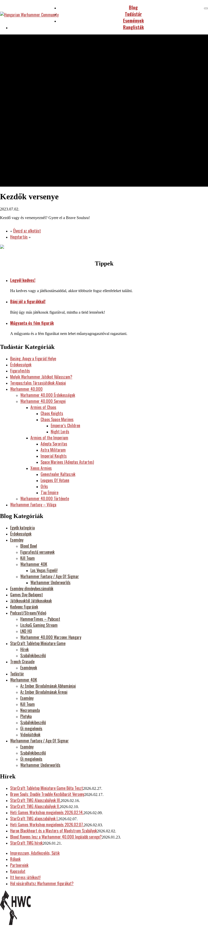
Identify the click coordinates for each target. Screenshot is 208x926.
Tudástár (17, 674)
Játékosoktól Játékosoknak (31, 601)
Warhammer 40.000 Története (44, 498)
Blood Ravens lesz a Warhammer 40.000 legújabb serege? (56, 837)
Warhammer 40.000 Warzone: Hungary (50, 637)
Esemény (16, 540)
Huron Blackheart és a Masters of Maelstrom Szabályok (53, 831)
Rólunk (15, 859)
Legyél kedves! (22, 280)
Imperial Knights (54, 456)
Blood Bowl (28, 546)
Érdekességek (20, 365)
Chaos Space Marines (57, 419)
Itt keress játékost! (25, 877)
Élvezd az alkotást (27, 231)
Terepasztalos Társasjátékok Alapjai (38, 383)
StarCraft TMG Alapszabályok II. (35, 806)
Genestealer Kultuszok (58, 474)
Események (28, 668)
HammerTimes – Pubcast (40, 619)
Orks (44, 486)
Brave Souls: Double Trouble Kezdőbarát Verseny (47, 794)
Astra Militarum (53, 450)
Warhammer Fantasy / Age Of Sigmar (49, 576)
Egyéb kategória (22, 528)
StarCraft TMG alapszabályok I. (34, 818)
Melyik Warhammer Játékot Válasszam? (41, 377)
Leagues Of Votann (55, 480)
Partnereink (19, 865)
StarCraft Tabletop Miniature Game (37, 643)
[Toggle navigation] (206, 8)
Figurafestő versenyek (37, 552)
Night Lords (60, 432)
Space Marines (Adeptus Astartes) (67, 462)
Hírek (24, 649)
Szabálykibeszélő (33, 655)
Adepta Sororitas (54, 444)
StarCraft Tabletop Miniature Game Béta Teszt (46, 788)
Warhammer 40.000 (26, 389)
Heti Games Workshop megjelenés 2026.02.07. (47, 825)
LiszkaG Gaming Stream (39, 625)
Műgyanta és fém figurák (32, 323)
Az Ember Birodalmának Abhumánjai (48, 686)
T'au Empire (49, 492)
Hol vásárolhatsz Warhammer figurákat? (42, 883)
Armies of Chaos (43, 407)
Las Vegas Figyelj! (44, 570)
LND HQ (26, 631)
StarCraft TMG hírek (26, 843)
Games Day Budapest (26, 595)
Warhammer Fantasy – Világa (33, 505)
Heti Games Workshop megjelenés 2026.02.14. (46, 812)
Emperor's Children (65, 425)
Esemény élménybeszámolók (31, 588)
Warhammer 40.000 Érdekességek (47, 395)
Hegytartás (19, 237)
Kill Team (27, 558)
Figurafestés (20, 371)
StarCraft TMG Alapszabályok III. (35, 800)
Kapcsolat (17, 871)
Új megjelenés (31, 728)
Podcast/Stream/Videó (28, 613)
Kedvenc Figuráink (24, 607)
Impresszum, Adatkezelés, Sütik (35, 853)
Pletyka (26, 716)
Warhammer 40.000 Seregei (43, 401)
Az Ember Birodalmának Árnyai (43, 692)
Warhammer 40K (33, 564)
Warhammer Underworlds (50, 582)
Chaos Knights (52, 413)
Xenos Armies (41, 468)
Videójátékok (30, 735)
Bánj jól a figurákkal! (27, 301)
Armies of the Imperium (49, 438)
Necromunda (30, 710)
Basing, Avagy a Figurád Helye (33, 358)
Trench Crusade (22, 661)
